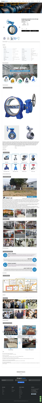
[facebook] (31, 394)
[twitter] (34, 394)
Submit (21, 382)
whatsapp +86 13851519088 (34, 392)
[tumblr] (32, 394)
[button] (19, 27)
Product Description (5, 41)
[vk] (35, 394)
